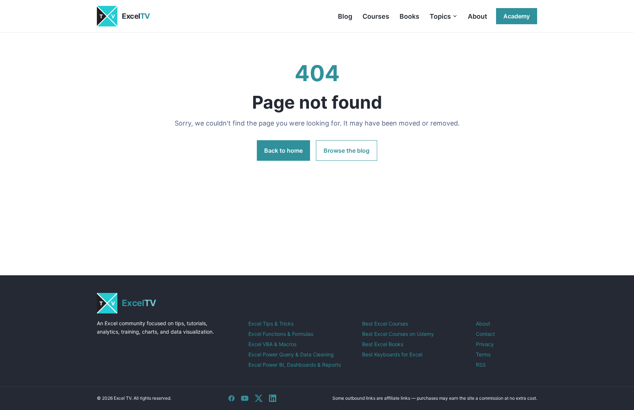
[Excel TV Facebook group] (231, 398)
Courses (375, 16)
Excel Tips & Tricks (271, 323)
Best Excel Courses (385, 323)
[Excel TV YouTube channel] (244, 398)
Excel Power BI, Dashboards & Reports (294, 365)
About (477, 16)
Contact (485, 334)
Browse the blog (346, 150)
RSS (481, 365)
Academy (516, 16)
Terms (483, 354)
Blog (345, 16)
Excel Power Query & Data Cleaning (291, 354)
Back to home (283, 150)
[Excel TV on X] (258, 398)
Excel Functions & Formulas (280, 334)
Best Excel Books (382, 344)
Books (409, 16)
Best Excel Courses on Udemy (398, 334)
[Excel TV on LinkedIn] (272, 398)
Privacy (485, 344)
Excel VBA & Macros (272, 344)
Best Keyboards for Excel (392, 354)
